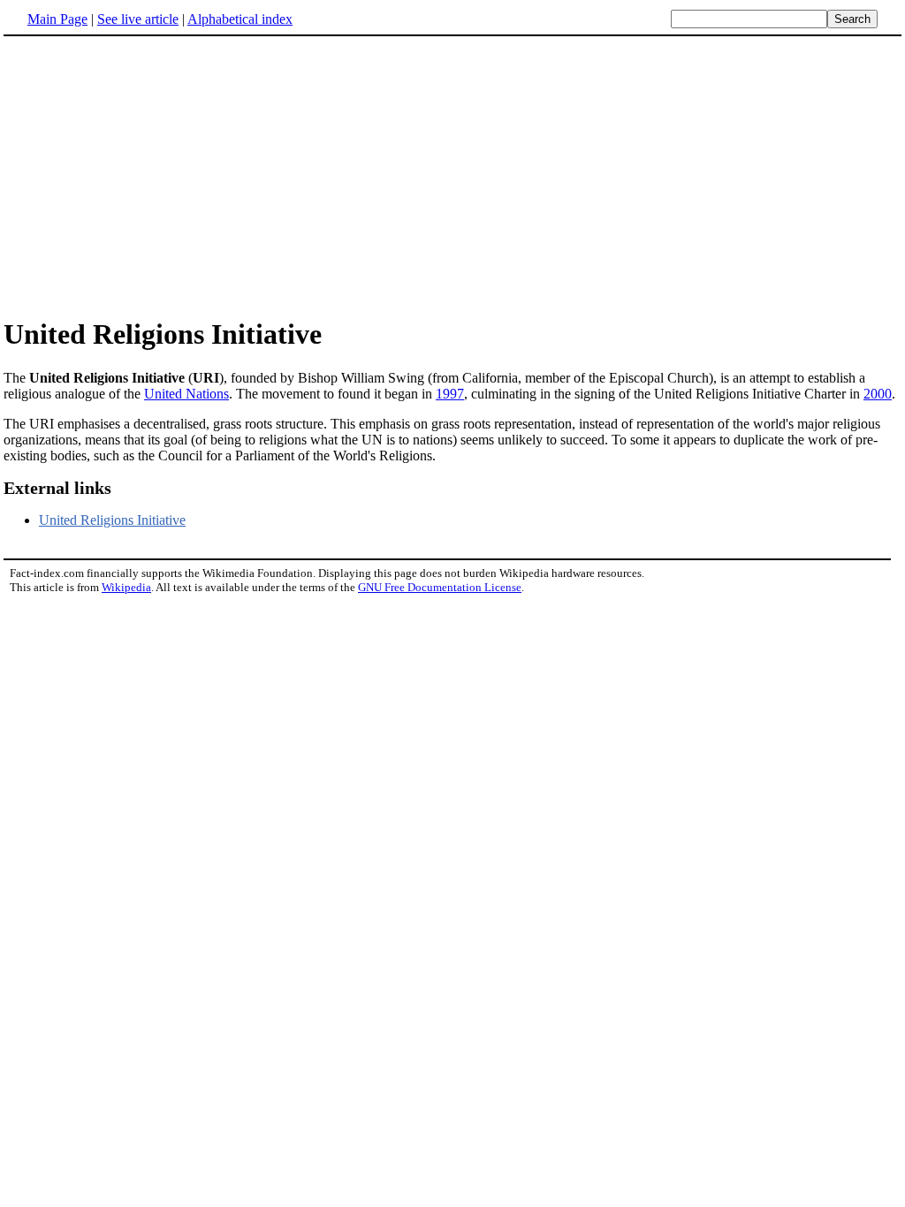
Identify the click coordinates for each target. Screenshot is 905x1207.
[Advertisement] (152, 176)
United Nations (186, 393)
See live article (138, 19)
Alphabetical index (240, 19)
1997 (450, 393)
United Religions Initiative (112, 520)
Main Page (57, 19)
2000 (877, 393)
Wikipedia (126, 587)
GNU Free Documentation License (439, 587)
